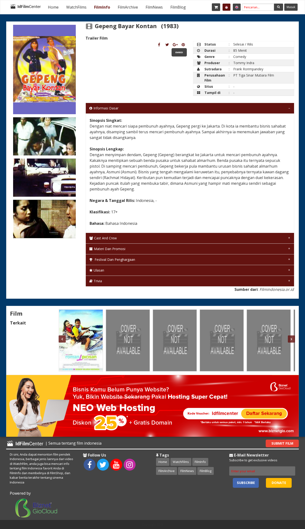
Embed (179, 52)
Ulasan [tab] (99, 270)
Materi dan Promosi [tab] (109, 249)
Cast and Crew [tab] (105, 238)
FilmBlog (178, 7)
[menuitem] (53, 7)
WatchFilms (76, 7)
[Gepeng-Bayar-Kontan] (159, 44)
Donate (279, 482)
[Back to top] (289, 499)
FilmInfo (102, 7)
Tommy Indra (243, 63)
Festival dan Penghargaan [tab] (114, 259)
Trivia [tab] (98, 281)
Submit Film (282, 443)
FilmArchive (128, 7)
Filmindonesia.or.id (276, 289)
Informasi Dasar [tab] (105, 108)
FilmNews (154, 7)
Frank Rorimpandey (248, 69)
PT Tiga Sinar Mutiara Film (253, 75)
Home (53, 7)
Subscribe (246, 482)
